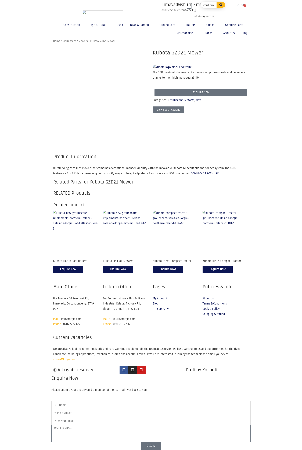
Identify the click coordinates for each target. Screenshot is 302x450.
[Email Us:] (189, 6)
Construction (71, 25)
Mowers (189, 100)
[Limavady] (157, 6)
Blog (244, 33)
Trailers (191, 25)
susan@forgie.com (64, 359)
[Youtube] (141, 370)
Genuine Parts (234, 25)
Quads (210, 25)
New (199, 100)
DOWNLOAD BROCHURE (205, 173)
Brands (208, 33)
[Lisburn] (173, 6)
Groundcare (175, 100)
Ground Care (167, 25)
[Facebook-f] (124, 370)
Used (120, 25)
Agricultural (98, 25)
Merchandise (185, 33)
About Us (229, 33)
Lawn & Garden (139, 25)
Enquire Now (68, 269)
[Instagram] (132, 370)
